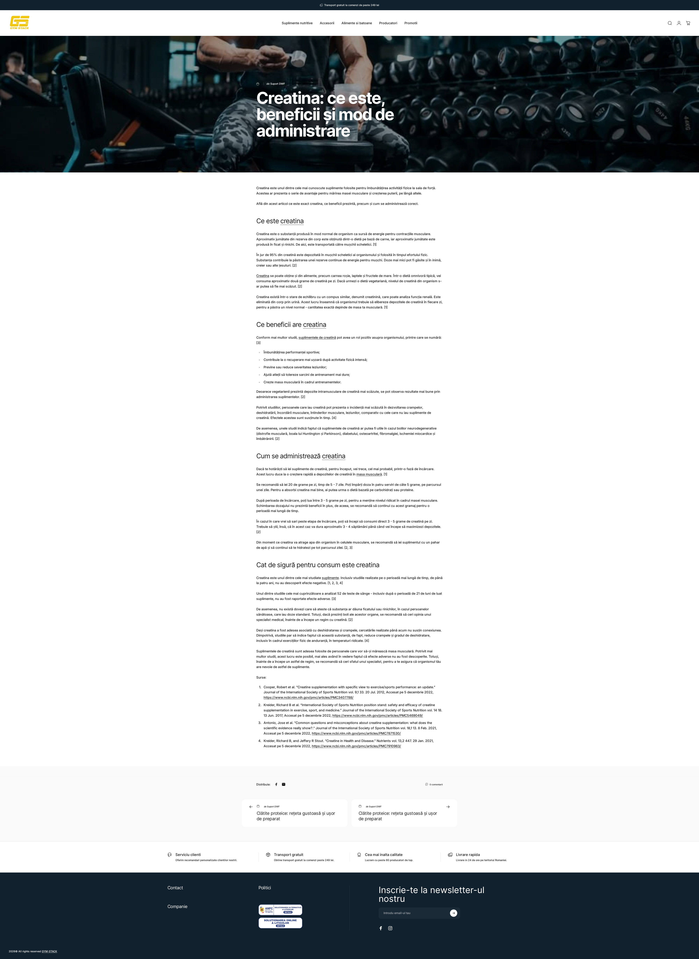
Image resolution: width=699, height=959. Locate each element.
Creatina (262, 276)
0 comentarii (436, 784)
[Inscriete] (453, 913)
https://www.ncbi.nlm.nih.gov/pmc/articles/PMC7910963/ (356, 746)
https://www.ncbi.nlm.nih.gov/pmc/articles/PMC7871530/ (356, 733)
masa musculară (369, 474)
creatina (291, 221)
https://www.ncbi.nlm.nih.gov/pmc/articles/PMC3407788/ (309, 697)
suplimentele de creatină (317, 337)
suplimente (330, 578)
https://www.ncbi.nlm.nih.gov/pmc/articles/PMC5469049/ (377, 715)
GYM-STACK (49, 951)
